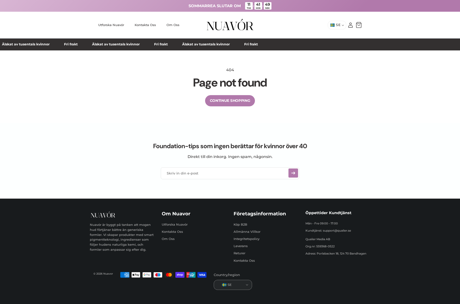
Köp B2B (240, 224)
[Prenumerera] (293, 173)
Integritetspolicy (246, 238)
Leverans (241, 246)
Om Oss (168, 238)
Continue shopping (230, 100)
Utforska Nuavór (175, 224)
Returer (239, 253)
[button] (359, 25)
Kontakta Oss (172, 231)
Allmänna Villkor (247, 231)
